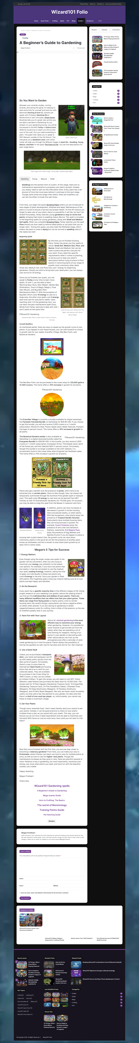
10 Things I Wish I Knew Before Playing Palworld (34, 964)
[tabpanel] (52, 191)
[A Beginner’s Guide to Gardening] (97, 208)
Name (21, 878)
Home (36, 21)
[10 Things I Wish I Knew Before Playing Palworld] (97, 39)
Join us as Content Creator (114, 4)
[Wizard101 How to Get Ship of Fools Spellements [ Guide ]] (76, 981)
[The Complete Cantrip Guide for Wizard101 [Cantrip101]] (97, 73)
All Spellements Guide (111, 135)
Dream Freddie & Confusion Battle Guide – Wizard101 (111, 170)
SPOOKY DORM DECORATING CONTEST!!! (109, 55)
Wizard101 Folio (47, 1037)
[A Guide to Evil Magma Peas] (97, 225)
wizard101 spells (23, 1011)
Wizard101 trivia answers (25, 1014)
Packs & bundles (23, 1001)
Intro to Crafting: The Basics (52, 800)
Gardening (29, 995)
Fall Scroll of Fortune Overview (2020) (61, 972)
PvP (68, 21)
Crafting (54, 21)
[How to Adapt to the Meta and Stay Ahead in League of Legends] (97, 47)
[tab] (24, 179)
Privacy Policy (84, 4)
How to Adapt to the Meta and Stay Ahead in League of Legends (111, 47)
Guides (80, 21)
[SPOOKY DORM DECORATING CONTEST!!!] (97, 56)
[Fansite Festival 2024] (97, 64)
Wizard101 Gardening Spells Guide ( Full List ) (61, 981)
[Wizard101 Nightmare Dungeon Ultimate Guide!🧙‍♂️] (76, 973)
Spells (62, 21)
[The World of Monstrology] (97, 199)
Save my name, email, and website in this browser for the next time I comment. (45, 893)
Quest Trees (45, 21)
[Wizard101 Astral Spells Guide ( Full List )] (97, 145)
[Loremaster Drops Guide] (97, 162)
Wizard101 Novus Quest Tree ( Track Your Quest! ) (111, 128)
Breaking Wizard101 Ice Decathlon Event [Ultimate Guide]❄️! (102, 962)
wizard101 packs (23, 1004)
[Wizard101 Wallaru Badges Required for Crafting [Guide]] (56, 925)
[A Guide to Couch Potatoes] (97, 216)
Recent (94, 30)
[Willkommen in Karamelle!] (97, 191)
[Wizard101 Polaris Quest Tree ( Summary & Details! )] (30, 920)
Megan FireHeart (25, 48)
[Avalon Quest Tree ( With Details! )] (82, 925)
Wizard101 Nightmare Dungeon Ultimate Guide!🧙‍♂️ (99, 970)
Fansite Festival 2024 (110, 62)
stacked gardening (64, 620)
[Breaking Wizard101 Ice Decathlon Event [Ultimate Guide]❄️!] (47, 1005)
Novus (29, 998)
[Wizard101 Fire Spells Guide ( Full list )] (56, 1000)
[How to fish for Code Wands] (97, 154)
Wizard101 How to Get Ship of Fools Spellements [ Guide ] (101, 979)
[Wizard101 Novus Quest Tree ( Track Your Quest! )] (97, 129)
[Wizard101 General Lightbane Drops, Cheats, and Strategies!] (64, 1005)
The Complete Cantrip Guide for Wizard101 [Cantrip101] (111, 72)
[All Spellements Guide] (97, 137)
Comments (116, 30)
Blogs (74, 21)
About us (92, 4)
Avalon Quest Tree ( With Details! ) (82, 938)
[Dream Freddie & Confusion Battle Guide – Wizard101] (97, 171)
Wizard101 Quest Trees (25, 1008)
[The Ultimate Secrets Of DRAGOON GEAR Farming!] (108, 925)
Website (55, 885)
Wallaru (34, 1001)
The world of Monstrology (52, 805)
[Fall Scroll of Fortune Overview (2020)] (49, 973)
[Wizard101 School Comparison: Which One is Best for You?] (56, 1005)
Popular (104, 30)
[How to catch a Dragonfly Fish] (97, 120)
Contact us (100, 4)
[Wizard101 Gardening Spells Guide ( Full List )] (49, 981)
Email (21, 885)
